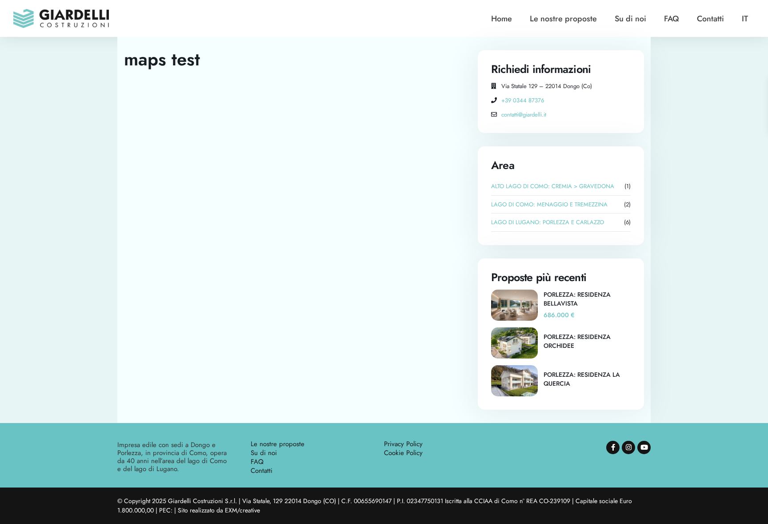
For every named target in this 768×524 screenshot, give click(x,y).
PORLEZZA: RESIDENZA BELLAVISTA (577, 299)
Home (501, 18)
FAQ (671, 18)
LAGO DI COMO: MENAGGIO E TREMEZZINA (549, 204)
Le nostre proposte (563, 18)
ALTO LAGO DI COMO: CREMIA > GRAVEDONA (552, 186)
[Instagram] (628, 447)
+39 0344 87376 (522, 100)
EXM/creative (242, 510)
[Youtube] (644, 447)
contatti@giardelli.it (523, 114)
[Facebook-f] (613, 447)
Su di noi (630, 18)
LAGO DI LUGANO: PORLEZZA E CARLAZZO (547, 222)
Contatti (710, 18)
